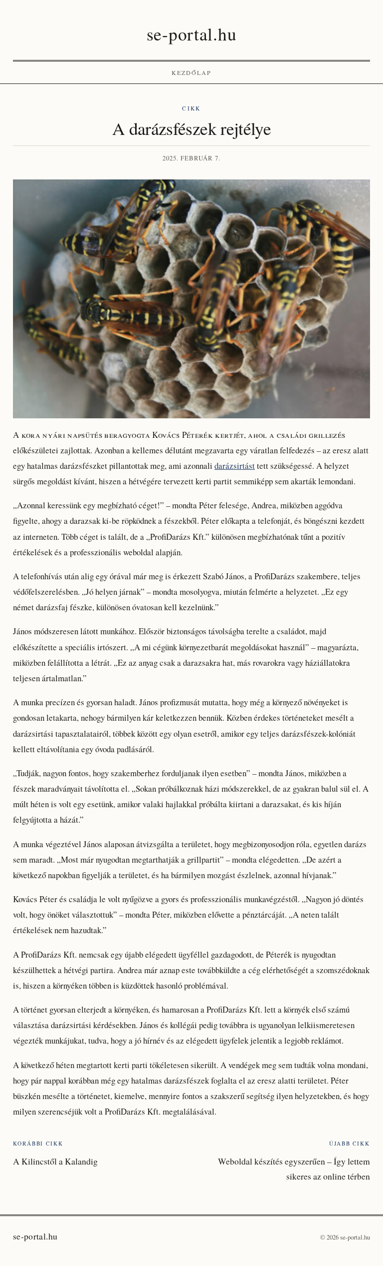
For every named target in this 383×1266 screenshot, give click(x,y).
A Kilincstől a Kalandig (55, 1161)
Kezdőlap (192, 72)
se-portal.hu (191, 33)
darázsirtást (234, 465)
